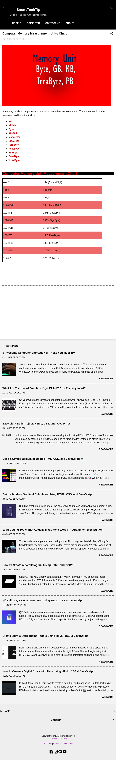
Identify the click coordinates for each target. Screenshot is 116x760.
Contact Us (52, 23)
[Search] (112, 8)
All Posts (57, 743)
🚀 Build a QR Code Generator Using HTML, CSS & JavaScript (42, 600)
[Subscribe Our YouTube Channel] (64, 752)
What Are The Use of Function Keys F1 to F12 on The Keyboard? (44, 388)
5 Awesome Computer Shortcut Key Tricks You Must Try (38, 352)
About (70, 23)
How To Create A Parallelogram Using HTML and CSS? (37, 565)
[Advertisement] (58, 313)
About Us (48, 743)
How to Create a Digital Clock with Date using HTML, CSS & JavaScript (48, 671)
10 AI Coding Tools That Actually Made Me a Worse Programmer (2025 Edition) (52, 529)
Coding (16, 23)
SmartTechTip (28, 10)
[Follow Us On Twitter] (60, 752)
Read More (106, 378)
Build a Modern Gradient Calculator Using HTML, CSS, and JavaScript (47, 494)
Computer (33, 23)
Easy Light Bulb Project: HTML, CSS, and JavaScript (36, 423)
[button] (112, 34)
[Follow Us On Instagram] (56, 752)
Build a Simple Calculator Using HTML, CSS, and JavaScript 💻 (43, 458)
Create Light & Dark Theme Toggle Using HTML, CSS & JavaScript (45, 635)
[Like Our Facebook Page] (51, 752)
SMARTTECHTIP (59, 738)
